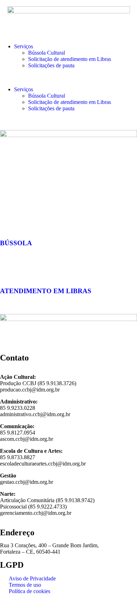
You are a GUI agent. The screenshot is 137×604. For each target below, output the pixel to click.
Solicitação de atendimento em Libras (69, 59)
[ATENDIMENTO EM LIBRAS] (9, 270)
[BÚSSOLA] (9, 222)
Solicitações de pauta (51, 65)
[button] (68, 77)
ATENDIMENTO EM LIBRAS (45, 291)
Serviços (23, 46)
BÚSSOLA (16, 243)
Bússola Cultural (46, 53)
